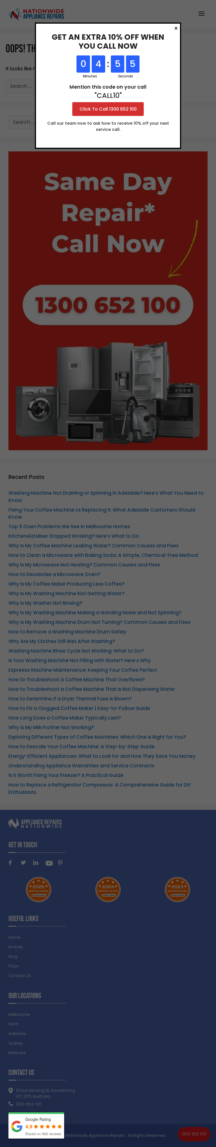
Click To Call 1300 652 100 (108, 109)
